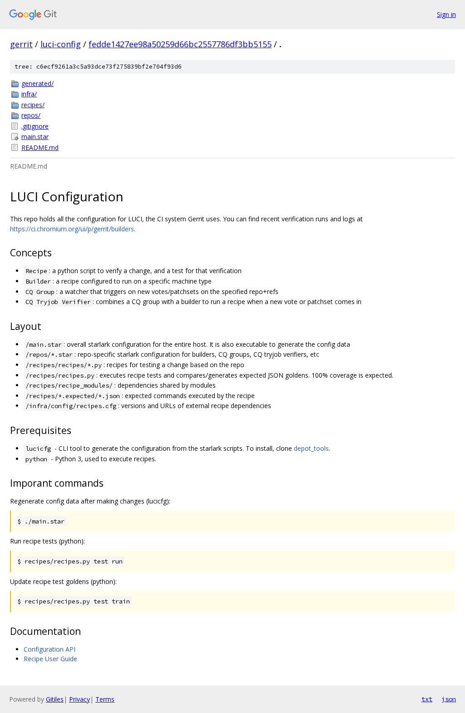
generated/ (37, 83)
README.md (40, 147)
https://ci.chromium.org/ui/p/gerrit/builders (72, 228)
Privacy (79, 699)
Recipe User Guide (50, 658)
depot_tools (311, 448)
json (448, 699)
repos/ (30, 115)
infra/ (29, 94)
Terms (104, 699)
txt (426, 699)
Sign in (446, 14)
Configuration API (49, 649)
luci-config (60, 44)
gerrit (21, 44)
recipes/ (33, 104)
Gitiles (55, 699)
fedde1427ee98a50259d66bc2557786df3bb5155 (180, 44)
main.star (35, 136)
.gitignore (35, 126)
